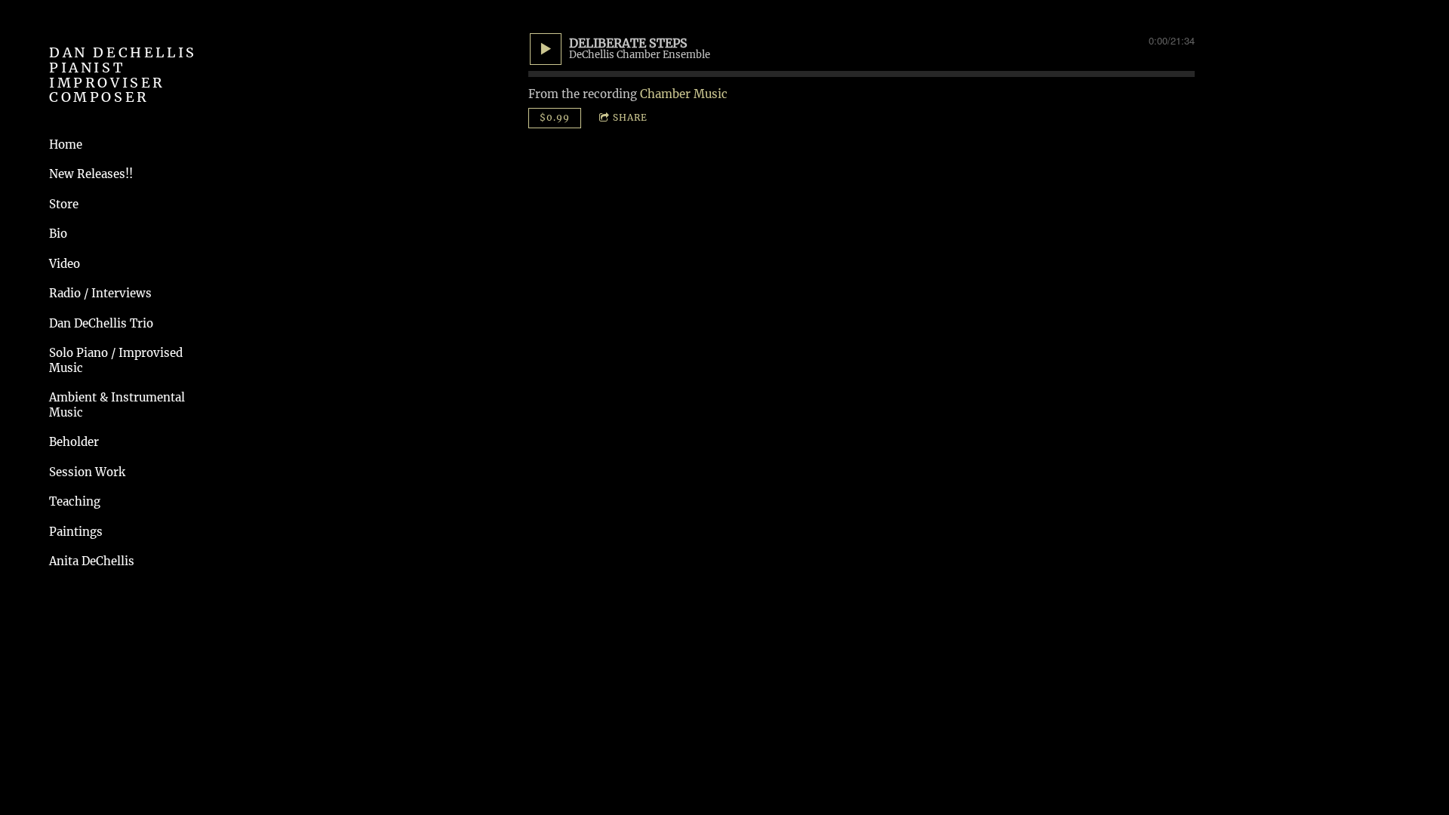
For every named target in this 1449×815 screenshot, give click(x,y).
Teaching (74, 501)
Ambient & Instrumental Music (117, 405)
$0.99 (555, 117)
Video (64, 264)
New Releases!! (91, 174)
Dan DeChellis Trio (101, 323)
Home (65, 144)
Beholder (74, 442)
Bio (58, 233)
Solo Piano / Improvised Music (116, 360)
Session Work (87, 472)
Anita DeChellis (91, 561)
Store (63, 204)
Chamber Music (684, 94)
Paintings (76, 531)
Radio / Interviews (100, 293)
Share (630, 117)
